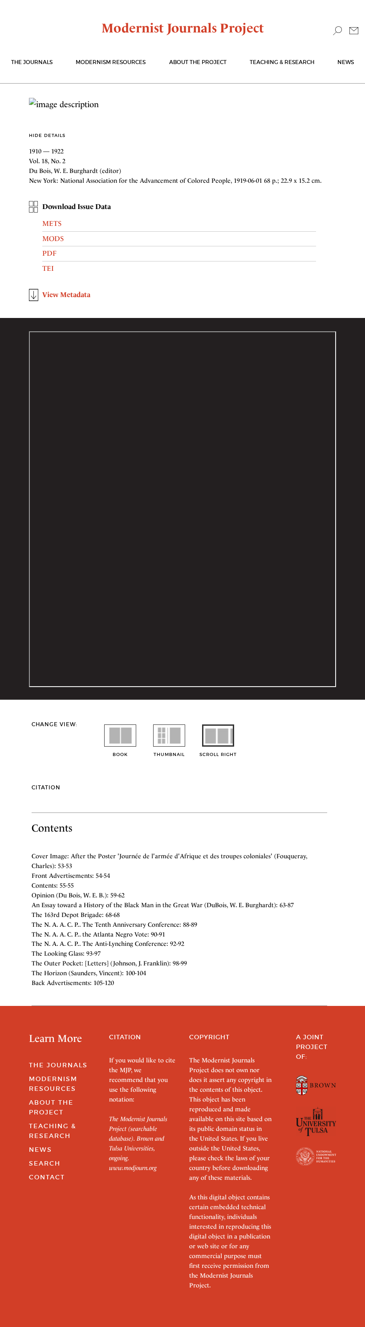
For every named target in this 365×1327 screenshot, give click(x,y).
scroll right (218, 754)
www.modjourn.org (133, 1167)
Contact (47, 1177)
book (120, 754)
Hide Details (47, 135)
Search (45, 1163)
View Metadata (66, 294)
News (345, 62)
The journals (32, 62)
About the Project (198, 62)
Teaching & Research (282, 62)
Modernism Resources (111, 62)
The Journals (58, 1065)
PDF (49, 253)
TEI (48, 268)
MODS (53, 238)
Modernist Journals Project (182, 28)
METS (51, 223)
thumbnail (169, 754)
